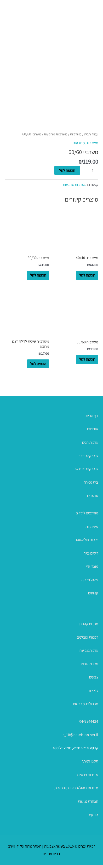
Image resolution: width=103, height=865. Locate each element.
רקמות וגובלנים (87, 637)
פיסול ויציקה (89, 579)
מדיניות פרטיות (87, 774)
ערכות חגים (90, 442)
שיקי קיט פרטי (88, 455)
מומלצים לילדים (87, 513)
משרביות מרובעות (55, 134)
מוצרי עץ (92, 566)
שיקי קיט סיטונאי (86, 468)
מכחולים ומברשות (85, 703)
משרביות (75, 134)
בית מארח (91, 482)
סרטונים (92, 495)
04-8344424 (88, 721)
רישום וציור (91, 553)
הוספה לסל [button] (87, 275)
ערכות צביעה (89, 650)
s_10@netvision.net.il (80, 734)
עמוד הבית (91, 134)
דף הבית (92, 415)
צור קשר (92, 814)
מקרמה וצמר (89, 663)
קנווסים (93, 593)
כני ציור (93, 690)
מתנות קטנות (88, 623)
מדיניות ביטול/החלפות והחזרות (76, 787)
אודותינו (92, 429)
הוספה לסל (67, 170)
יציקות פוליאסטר (86, 539)
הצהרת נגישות (88, 801)
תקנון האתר (90, 761)
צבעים (93, 677)
